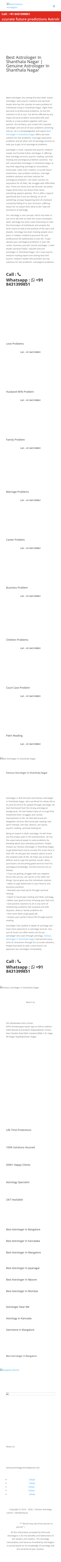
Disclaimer (14, 1523)
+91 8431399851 (19, 14)
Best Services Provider (40, 1512)
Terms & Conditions (35, 1527)
